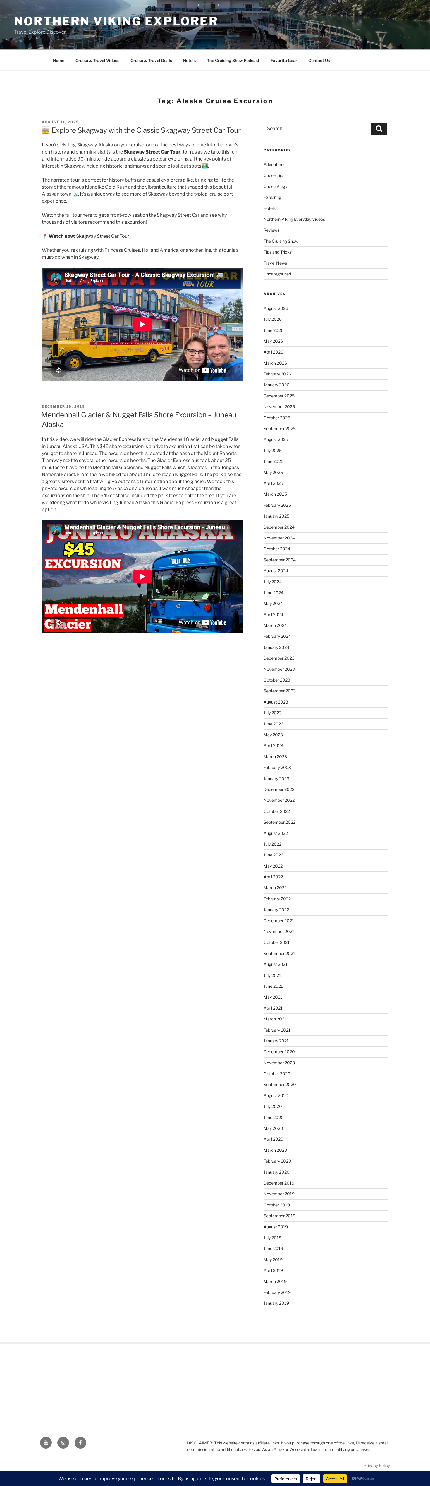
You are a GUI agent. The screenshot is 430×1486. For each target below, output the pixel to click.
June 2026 (273, 330)
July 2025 (273, 450)
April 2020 (273, 1139)
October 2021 (277, 942)
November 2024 (279, 537)
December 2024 (279, 527)
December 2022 (279, 789)
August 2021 (276, 964)
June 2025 (273, 461)
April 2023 (273, 745)
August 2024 (276, 570)
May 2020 (273, 1128)
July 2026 (273, 319)
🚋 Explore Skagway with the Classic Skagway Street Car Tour (141, 130)
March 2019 (275, 1281)
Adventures (274, 164)
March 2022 (275, 887)
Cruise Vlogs (275, 186)
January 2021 (276, 1040)
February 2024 (277, 636)
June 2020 (274, 1117)
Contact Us (319, 60)
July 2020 (273, 1106)
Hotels (189, 60)
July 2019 (272, 1237)
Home (58, 60)
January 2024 (276, 647)
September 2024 (280, 559)
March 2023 (275, 756)
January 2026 (276, 384)
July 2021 (272, 975)
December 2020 (279, 1051)
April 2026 (273, 351)
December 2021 (279, 920)
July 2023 (273, 712)
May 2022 (273, 865)
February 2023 (277, 767)
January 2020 (277, 1172)
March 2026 (275, 363)
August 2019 (276, 1226)
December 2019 (279, 1182)
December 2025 (279, 395)
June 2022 (273, 854)
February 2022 (277, 898)
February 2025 (277, 505)
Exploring (272, 197)
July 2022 (272, 844)
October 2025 (277, 417)
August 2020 (276, 1095)
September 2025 (280, 428)
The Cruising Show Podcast (233, 60)
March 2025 (275, 494)
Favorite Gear (284, 60)
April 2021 (273, 1008)
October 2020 (277, 1073)
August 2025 (276, 439)
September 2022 (279, 822)
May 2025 (273, 472)
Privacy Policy (377, 1465)
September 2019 (279, 1215)
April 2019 (273, 1270)
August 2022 (276, 833)
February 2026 (277, 373)
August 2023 (276, 701)
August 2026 (276, 308)
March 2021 (275, 1018)
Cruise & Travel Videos (97, 60)
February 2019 (277, 1292)
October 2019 (277, 1204)
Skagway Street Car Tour (102, 236)
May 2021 (273, 996)
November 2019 (279, 1193)
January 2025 (276, 515)
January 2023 (276, 778)
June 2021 (273, 986)
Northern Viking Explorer (116, 21)
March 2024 (275, 625)
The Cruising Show (281, 241)
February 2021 (277, 1030)
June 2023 (273, 723)
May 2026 (273, 341)
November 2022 (279, 800)
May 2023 (273, 734)
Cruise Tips (274, 175)
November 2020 (279, 1062)
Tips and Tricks (278, 251)
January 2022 (276, 909)
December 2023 (279, 658)
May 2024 (273, 603)
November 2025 (279, 406)
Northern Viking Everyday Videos (294, 219)
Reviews (271, 229)
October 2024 (277, 548)
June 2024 (273, 592)
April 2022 (273, 876)
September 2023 (280, 690)
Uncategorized (277, 273)
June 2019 (273, 1248)
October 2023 (277, 680)
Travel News (275, 263)
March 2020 (275, 1150)
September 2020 (280, 1084)
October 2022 (277, 811)
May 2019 (273, 1259)
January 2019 (276, 1303)
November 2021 (279, 931)
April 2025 (273, 483)
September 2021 (279, 953)
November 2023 (279, 669)
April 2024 (273, 614)
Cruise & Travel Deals (151, 60)
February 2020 (277, 1161)
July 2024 (273, 581)
